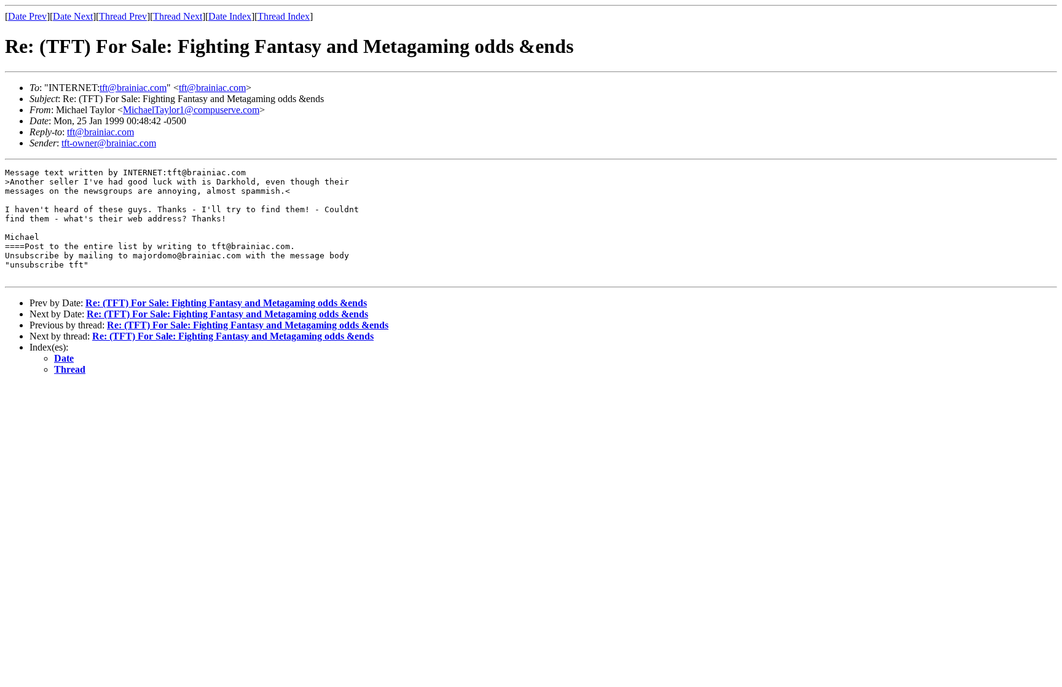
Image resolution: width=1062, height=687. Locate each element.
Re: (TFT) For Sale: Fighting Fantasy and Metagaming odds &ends (226, 303)
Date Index (229, 16)
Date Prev (27, 16)
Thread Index (284, 16)
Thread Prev (123, 16)
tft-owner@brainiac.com (108, 143)
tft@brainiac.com (133, 87)
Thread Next (177, 16)
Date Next (73, 16)
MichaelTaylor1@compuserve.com (191, 110)
